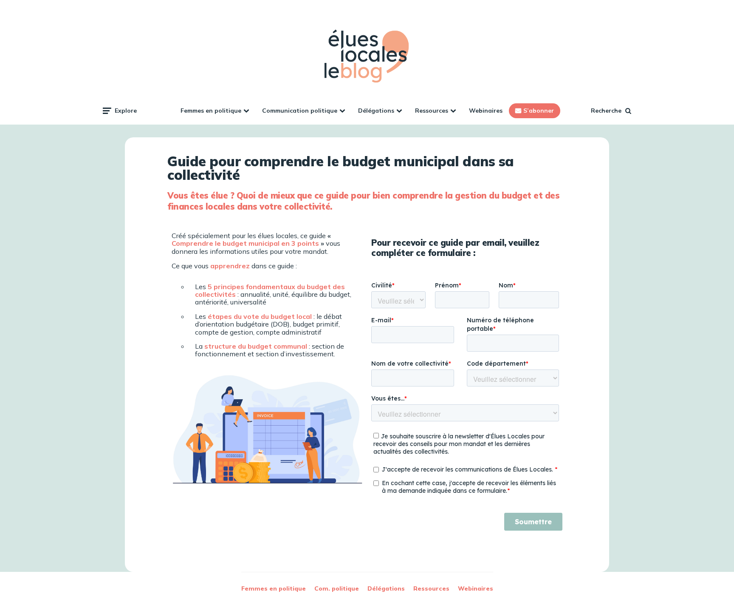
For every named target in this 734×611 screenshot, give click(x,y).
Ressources (431, 110)
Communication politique (299, 110)
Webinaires (486, 110)
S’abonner (538, 110)
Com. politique (336, 588)
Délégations (376, 110)
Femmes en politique (211, 110)
